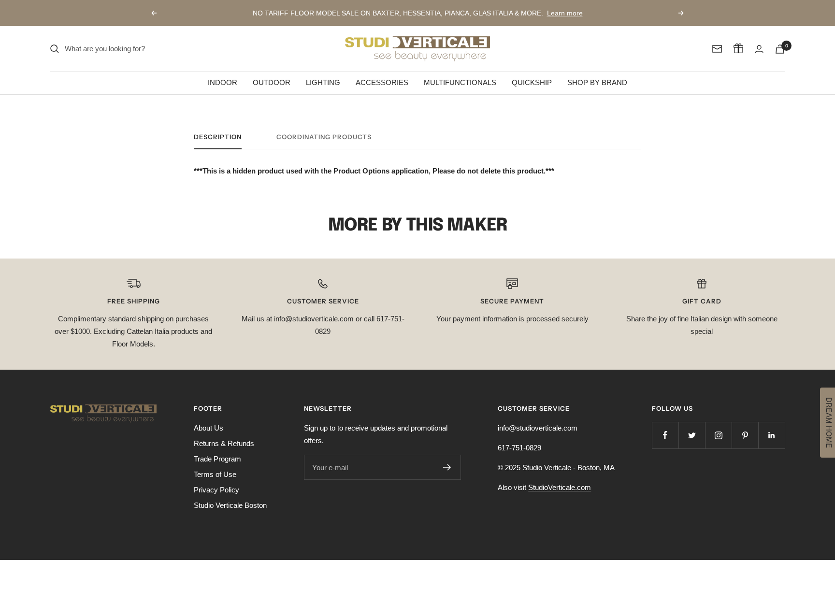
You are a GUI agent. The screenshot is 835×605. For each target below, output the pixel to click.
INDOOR (222, 82)
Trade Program (217, 459)
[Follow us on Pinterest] (745, 435)
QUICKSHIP (532, 82)
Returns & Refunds (224, 443)
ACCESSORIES (382, 82)
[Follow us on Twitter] (691, 435)
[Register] (447, 467)
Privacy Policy (216, 490)
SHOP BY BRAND (597, 82)
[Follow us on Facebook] (665, 435)
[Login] (759, 49)
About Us (208, 428)
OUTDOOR (271, 82)
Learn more (565, 13)
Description (218, 137)
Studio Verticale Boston (230, 505)
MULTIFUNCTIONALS (460, 82)
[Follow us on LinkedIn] (771, 435)
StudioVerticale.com (559, 487)
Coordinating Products (324, 137)
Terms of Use (215, 474)
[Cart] (780, 49)
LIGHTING (323, 82)
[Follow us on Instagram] (718, 435)
